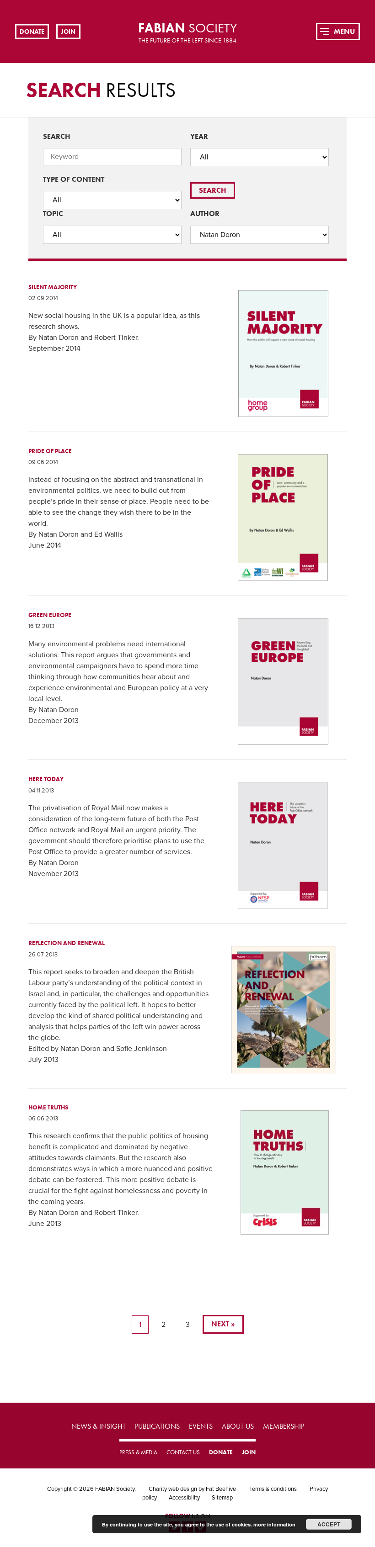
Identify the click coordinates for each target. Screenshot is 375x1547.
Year (199, 136)
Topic (53, 213)
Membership (283, 1426)
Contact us (183, 1452)
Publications (157, 1426)
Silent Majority (52, 287)
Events (201, 1426)
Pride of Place (50, 451)
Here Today (46, 779)
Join (68, 31)
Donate (32, 31)
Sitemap (222, 1497)
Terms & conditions (273, 1489)
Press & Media (138, 1452)
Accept (328, 1524)
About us (238, 1426)
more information (274, 1524)
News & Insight (98, 1426)
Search (56, 136)
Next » (223, 1324)
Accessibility (184, 1497)
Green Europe (49, 615)
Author (205, 213)
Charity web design (173, 1489)
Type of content (73, 179)
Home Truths (48, 1107)
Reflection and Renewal (66, 943)
